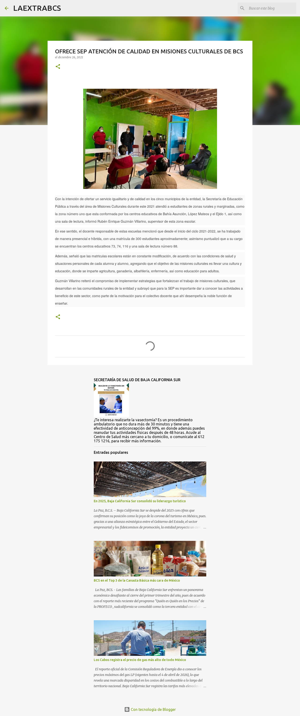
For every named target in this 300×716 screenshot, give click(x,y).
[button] (58, 67)
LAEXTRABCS (37, 8)
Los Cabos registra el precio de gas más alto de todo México (140, 660)
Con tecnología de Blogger (153, 709)
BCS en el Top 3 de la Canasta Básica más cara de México (137, 580)
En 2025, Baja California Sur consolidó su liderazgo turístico (140, 501)
